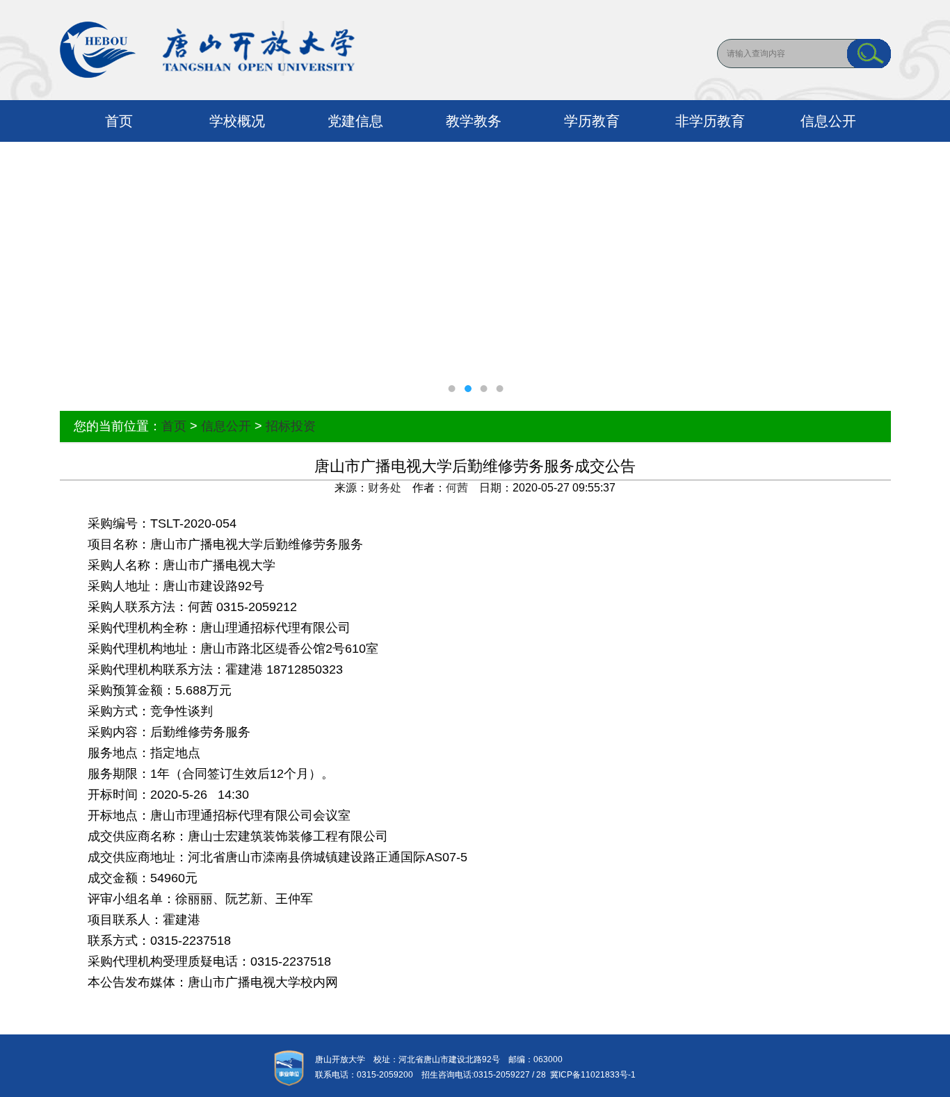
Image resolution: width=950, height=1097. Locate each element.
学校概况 (237, 121)
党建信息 (355, 121)
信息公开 (828, 121)
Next (925, 274)
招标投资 (291, 426)
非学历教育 (710, 121)
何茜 (457, 488)
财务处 (384, 488)
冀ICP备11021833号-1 (591, 1075)
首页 (119, 121)
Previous (24, 274)
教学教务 (473, 121)
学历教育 (592, 121)
